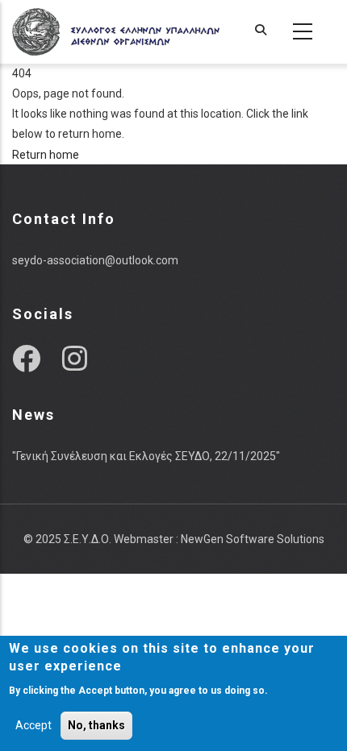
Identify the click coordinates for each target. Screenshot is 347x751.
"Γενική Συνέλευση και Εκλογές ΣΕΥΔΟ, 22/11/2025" (146, 456)
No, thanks (96, 725)
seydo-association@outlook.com (95, 260)
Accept (33, 725)
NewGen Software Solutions (252, 539)
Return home (45, 154)
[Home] (115, 32)
